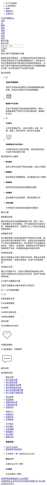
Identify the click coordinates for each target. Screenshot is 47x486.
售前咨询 (9, 449)
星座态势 (9, 407)
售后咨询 (18, 449)
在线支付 (9, 414)
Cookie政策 (23, 478)
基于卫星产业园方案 (14, 393)
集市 (3, 36)
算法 (3, 28)
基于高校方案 (11, 382)
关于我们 (9, 426)
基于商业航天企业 (13, 387)
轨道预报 (9, 400)
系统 (3, 30)
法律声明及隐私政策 (9, 478)
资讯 (3, 38)
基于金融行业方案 (13, 385)
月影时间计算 (11, 405)
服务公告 (9, 437)
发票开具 (9, 417)
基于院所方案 (11, 380)
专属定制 (9, 419)
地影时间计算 (11, 402)
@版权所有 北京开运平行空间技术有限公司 (19, 481)
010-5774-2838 (12, 447)
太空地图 (9, 429)
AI (2, 23)
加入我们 (9, 434)
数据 (3, 25)
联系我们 (9, 432)
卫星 (3, 33)
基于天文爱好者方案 (14, 390)
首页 (3, 21)
